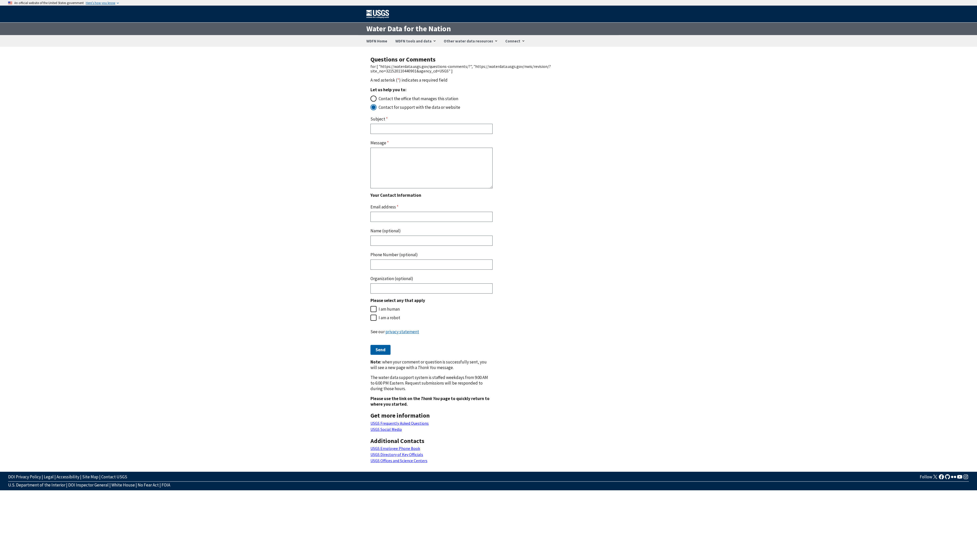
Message (379, 143)
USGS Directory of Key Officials (396, 454)
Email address (384, 207)
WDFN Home (376, 41)
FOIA (166, 485)
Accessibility (67, 477)
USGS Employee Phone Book (395, 448)
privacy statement (402, 331)
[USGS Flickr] (954, 478)
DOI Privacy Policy (24, 477)
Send (380, 350)
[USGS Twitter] (935, 478)
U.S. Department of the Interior (36, 485)
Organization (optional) (391, 278)
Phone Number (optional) (394, 254)
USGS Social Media (386, 429)
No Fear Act (148, 485)
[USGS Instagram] (966, 478)
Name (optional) (385, 231)
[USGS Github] (947, 478)
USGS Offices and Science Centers (398, 460)
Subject (379, 119)
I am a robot (389, 318)
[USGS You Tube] (960, 478)
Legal (49, 477)
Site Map (90, 477)
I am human (389, 309)
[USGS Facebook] (941, 478)
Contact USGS (114, 477)
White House (123, 485)
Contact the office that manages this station (418, 98)
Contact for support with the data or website (419, 107)
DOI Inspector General (88, 485)
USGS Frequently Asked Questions (399, 423)
